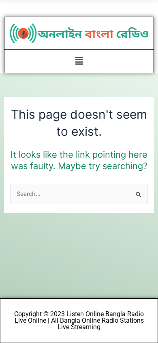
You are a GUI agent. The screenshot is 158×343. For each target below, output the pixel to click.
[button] (79, 61)
